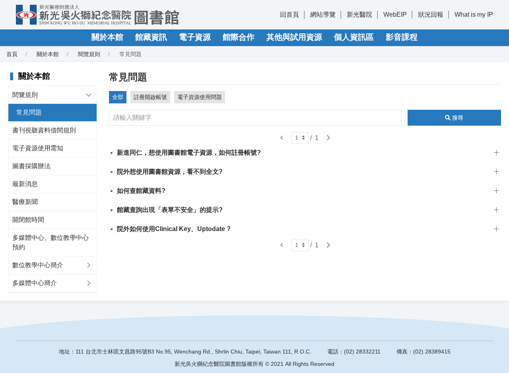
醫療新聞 (25, 201)
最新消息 (25, 184)
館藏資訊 (151, 37)
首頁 (11, 54)
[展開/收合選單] (89, 95)
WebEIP (395, 14)
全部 (117, 97)
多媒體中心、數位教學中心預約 (50, 242)
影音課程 (402, 37)
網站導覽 (323, 14)
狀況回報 (430, 14)
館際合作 (238, 37)
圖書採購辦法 (31, 166)
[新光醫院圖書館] (97, 15)
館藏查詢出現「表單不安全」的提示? (170, 209)
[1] (300, 138)
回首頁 (289, 14)
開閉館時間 (28, 219)
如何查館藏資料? (141, 190)
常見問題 (29, 112)
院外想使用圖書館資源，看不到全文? (170, 171)
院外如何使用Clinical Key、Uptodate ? (174, 228)
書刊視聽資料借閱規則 (44, 130)
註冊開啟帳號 (150, 97)
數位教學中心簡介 (37, 265)
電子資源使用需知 (37, 148)
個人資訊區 (354, 37)
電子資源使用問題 (199, 97)
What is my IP (474, 14)
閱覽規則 (89, 54)
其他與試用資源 (294, 37)
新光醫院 (359, 14)
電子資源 (195, 37)
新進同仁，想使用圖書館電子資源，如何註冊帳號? (189, 152)
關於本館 (107, 37)
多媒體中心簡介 (34, 283)
